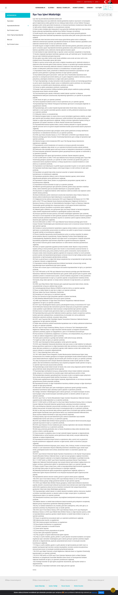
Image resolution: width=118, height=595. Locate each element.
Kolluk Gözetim (78, 586)
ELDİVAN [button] (51, 7)
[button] (107, 14)
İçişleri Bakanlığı (88, 1)
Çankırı (96, 1)
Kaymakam (10, 21)
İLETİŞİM (99, 7)
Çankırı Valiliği (53, 586)
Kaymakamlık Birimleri (13, 25)
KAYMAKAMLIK (11, 15)
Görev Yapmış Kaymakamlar (15, 35)
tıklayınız (94, 592)
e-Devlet (79, 1)
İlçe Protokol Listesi (12, 30)
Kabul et (101, 592)
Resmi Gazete (66, 586)
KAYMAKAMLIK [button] (40, 7)
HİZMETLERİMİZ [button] (78, 7)
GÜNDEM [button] (90, 7)
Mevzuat (9, 39)
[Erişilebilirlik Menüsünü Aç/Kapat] (113, 590)
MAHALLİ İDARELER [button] (63, 7)
